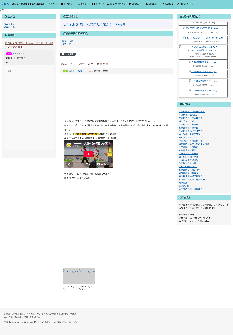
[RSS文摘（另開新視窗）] (8, 4)
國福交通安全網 (117, 4)
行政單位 (82, 4)
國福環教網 (154, 4)
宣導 (9, 53)
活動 (65, 71)
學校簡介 (68, 4)
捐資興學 (169, 4)
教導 (22, 53)
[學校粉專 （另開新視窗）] (2, 4)
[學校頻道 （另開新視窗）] (5, 4)
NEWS (79, 71)
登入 (193, 4)
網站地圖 (184, 4)
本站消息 (69, 54)
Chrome (15, 322)
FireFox (27, 322)
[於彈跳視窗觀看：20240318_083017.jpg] (71, 276)
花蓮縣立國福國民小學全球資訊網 (28, 4)
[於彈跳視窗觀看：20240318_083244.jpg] (87, 276)
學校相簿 (99, 4)
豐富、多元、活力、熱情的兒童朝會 (84, 63)
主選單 (51, 4)
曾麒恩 (15, 53)
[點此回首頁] (116, 10)
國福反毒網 (137, 4)
